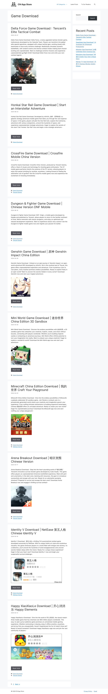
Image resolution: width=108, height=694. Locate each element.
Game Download (17, 93)
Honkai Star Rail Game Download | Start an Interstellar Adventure (38, 106)
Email (95, 691)
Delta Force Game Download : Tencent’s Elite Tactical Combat (38, 30)
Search (78, 15)
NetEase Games (17, 446)
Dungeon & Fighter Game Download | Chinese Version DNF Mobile (36, 205)
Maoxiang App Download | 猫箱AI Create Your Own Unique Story (86, 57)
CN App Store (25, 4)
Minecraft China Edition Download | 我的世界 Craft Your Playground (39, 388)
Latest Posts (74, 4)
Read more (16, 88)
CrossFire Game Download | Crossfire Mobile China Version (37, 155)
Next (17, 684)
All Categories (61, 4)
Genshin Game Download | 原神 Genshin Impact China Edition (38, 253)
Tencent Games (17, 192)
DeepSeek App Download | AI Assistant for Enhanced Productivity (86, 44)
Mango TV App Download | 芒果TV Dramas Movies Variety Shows (86, 64)
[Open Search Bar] (94, 4)
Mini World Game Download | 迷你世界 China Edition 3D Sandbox (37, 319)
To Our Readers (86, 4)
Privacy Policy (88, 691)
